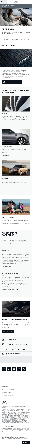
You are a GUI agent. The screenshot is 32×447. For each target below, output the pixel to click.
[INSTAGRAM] (4, 369)
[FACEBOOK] (19, 369)
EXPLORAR (9, 331)
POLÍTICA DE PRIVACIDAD (7, 395)
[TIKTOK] (9, 369)
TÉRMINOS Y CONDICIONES (8, 389)
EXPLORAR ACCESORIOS (13, 82)
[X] (24, 369)
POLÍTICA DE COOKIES (6, 392)
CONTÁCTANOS (5, 386)
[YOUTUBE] (14, 369)
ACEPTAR (26, 442)
